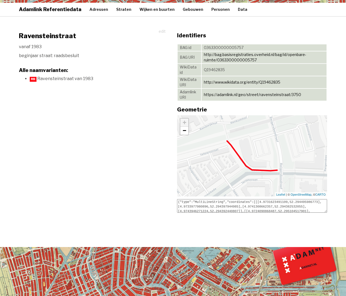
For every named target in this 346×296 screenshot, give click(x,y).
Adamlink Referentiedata (50, 9)
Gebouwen (193, 9)
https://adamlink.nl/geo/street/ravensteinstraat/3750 (252, 94)
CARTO (320, 194)
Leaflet (280, 194)
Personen (220, 9)
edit (162, 31)
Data (242, 9)
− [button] (184, 130)
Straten (123, 9)
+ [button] (184, 122)
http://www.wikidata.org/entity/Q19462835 (242, 82)
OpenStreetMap (301, 194)
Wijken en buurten (157, 9)
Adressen (98, 9)
